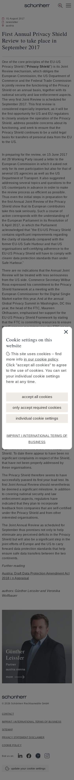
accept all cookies (37, 397)
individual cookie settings (37, 418)
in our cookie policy (41, 359)
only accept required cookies (37, 407)
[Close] (66, 332)
